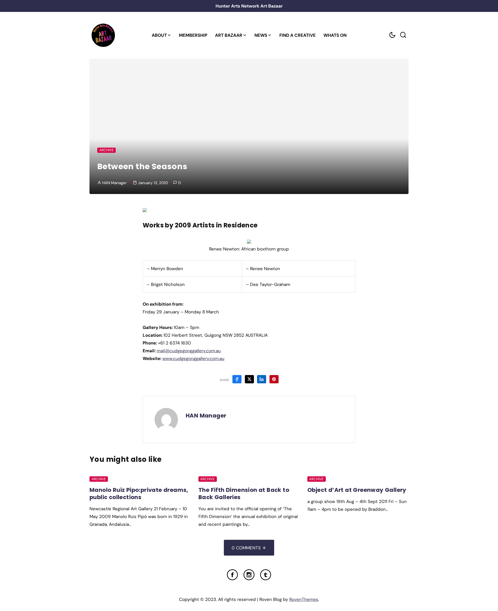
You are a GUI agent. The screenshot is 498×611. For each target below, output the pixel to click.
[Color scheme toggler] (392, 35)
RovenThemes (303, 599)
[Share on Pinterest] (274, 379)
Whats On (335, 35)
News (260, 35)
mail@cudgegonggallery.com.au (189, 351)
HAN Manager (114, 182)
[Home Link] (103, 35)
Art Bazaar (228, 35)
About (159, 35)
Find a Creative (297, 35)
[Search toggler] (403, 35)
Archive (106, 150)
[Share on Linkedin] (261, 379)
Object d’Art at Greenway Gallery (356, 490)
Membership (193, 35)
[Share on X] (249, 379)
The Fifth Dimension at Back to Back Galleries (243, 493)
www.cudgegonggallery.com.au (193, 358)
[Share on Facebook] (236, 379)
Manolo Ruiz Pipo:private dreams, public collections (138, 493)
